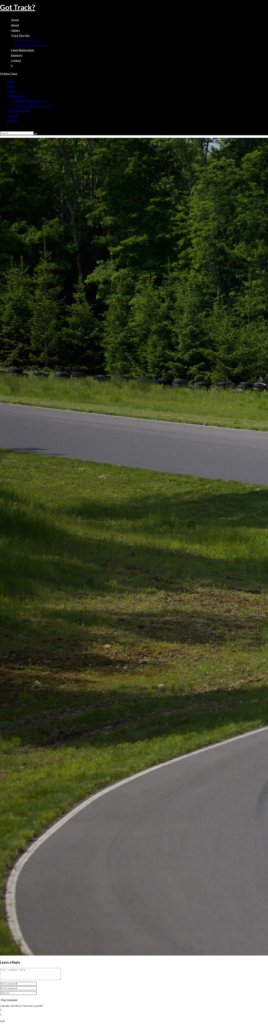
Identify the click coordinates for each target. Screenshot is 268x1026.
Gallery (11, 91)
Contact (12, 120)
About (11, 86)
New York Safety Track (28, 101)
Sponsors (13, 115)
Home (10, 81)
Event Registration (18, 110)
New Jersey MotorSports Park (33, 106)
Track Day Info (16, 96)
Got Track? (17, 7)
